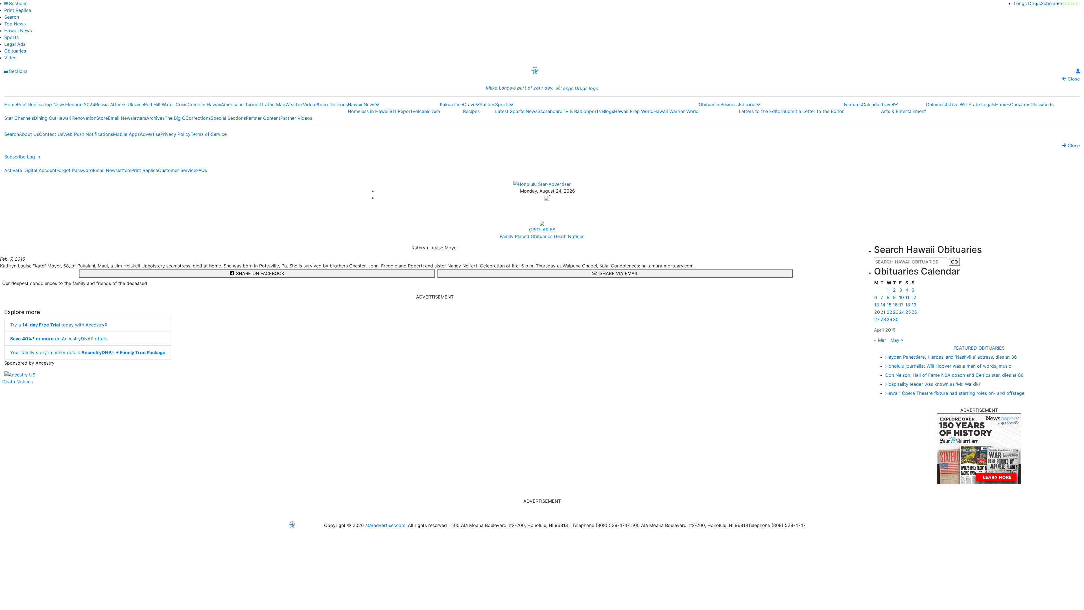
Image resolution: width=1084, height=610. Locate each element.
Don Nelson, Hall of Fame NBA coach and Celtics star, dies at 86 (954, 375)
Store (102, 118)
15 (889, 305)
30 (896, 319)
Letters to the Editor (760, 111)
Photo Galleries (331, 104)
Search (11, 17)
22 (889, 312)
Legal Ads (14, 44)
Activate (1071, 3)
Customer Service (177, 170)
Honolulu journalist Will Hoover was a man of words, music (948, 366)
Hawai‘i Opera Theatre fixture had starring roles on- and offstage (954, 393)
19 (914, 305)
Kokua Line (451, 104)
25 (908, 312)
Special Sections (228, 118)
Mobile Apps (126, 134)
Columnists (938, 104)
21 (882, 312)
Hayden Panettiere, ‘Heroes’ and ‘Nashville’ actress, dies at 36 (951, 357)
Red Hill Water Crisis (165, 104)
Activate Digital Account (30, 170)
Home (10, 104)
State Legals (982, 104)
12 (914, 297)
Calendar (871, 104)
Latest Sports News (516, 111)
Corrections (198, 118)
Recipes (471, 111)
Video (10, 57)
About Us (29, 134)
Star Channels (19, 118)
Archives (155, 118)
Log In (33, 157)
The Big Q (175, 118)
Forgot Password (74, 170)
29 (889, 319)
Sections (17, 3)
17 (901, 305)
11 (907, 297)
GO (954, 262)
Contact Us (51, 134)
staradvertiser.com (385, 525)
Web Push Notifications (88, 134)
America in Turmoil (241, 104)
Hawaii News (18, 30)
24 (902, 312)
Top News (15, 24)
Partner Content (263, 118)
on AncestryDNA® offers (59, 338)
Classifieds (1042, 104)
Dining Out (45, 118)
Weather (294, 104)
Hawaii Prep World (634, 111)
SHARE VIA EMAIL (619, 273)
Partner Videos (296, 118)
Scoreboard (550, 111)
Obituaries (15, 51)
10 (901, 297)
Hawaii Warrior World (676, 111)
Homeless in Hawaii (369, 111)
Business (729, 104)
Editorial (748, 104)
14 (882, 305)
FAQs (201, 170)
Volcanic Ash (426, 111)
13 (876, 305)
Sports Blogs (600, 111)
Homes (1002, 104)
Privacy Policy (175, 134)
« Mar (880, 340)
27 (877, 319)
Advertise (150, 134)
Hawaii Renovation (76, 118)
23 (896, 312)
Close (1073, 79)
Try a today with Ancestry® (59, 325)
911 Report (401, 111)
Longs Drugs (1027, 3)
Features (853, 104)
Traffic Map (273, 104)
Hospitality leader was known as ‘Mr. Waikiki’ (933, 384)
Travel (887, 104)
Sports (11, 37)
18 (907, 305)
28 (883, 319)
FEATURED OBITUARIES (979, 348)
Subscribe (1051, 3)
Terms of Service (209, 134)
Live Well (959, 104)
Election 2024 (80, 104)
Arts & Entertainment (903, 111)
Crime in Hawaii (204, 104)
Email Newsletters (127, 118)
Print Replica (17, 10)
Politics (487, 104)
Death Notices (17, 381)
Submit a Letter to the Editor (813, 111)
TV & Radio (574, 111)
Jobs (1025, 104)
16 (895, 305)
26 (914, 312)
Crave (469, 104)
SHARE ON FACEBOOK (260, 273)
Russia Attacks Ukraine (119, 104)
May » (896, 340)
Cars (1015, 104)
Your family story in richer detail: (87, 352)
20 (877, 312)
